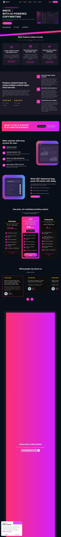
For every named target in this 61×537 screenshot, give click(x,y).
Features (25, 1)
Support (29, 1)
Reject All (6, 534)
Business (39, 1)
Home (20, 1)
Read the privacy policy (7, 531)
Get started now (35, 196)
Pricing (34, 1)
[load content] (39, 450)
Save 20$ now (30, 230)
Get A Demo (51, 126)
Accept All (17, 534)
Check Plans (41, 126)
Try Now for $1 (7, 23)
